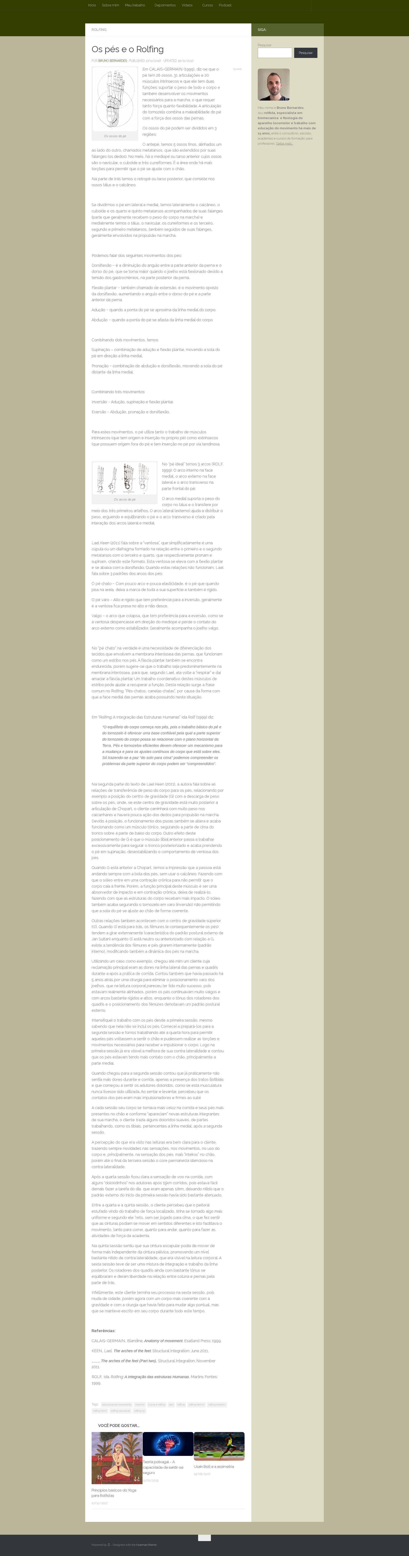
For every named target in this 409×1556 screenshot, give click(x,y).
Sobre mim (110, 5)
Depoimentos (165, 5)
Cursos (207, 5)
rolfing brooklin (217, 1404)
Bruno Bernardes (112, 60)
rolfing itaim (100, 1410)
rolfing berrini (196, 1404)
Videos (187, 5)
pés (171, 1404)
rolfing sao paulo (120, 1410)
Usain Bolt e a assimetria (214, 1466)
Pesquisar (265, 45)
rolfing (181, 1404)
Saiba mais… (284, 143)
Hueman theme (146, 1544)
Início (92, 5)
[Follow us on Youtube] (314, 29)
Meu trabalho (135, 5)
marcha (139, 1404)
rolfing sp (139, 1410)
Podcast (225, 5)
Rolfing (99, 30)
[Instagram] (308, 29)
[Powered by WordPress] (108, 1544)
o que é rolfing (156, 1404)
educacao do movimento (116, 1404)
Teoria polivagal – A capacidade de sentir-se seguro (163, 1467)
